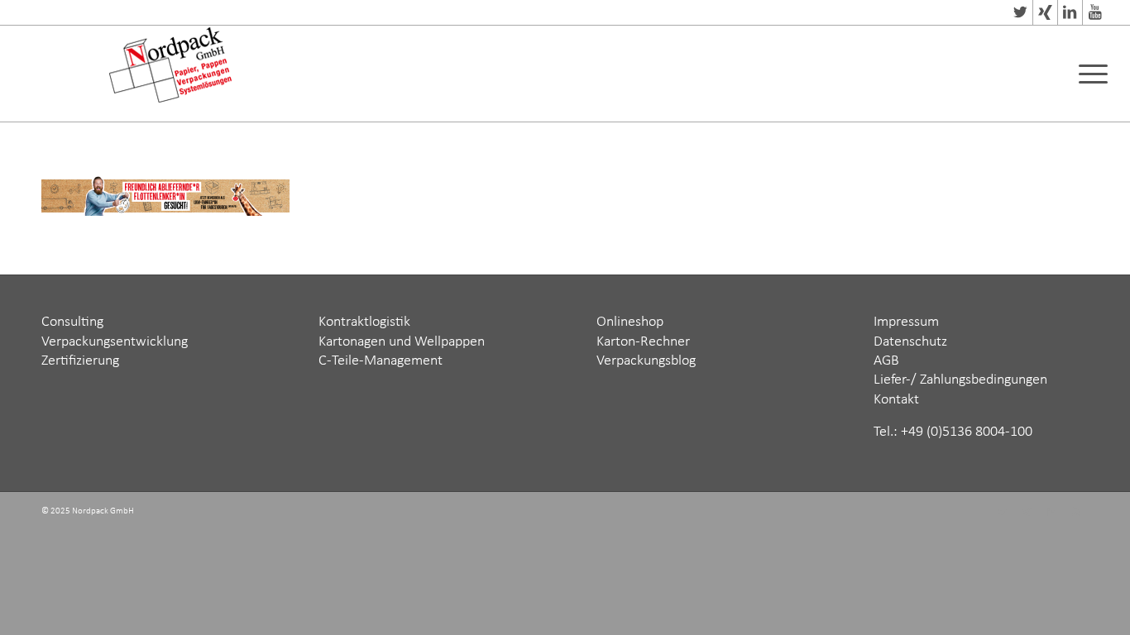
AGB (886, 361)
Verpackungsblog (646, 361)
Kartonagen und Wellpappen (401, 342)
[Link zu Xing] (1045, 12)
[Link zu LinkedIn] (1070, 12)
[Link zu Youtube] (1095, 12)
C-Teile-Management (380, 361)
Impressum (906, 322)
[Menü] (1088, 74)
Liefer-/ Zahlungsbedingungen (960, 380)
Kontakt (896, 400)
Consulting (72, 322)
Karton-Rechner (643, 342)
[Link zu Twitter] (1020, 12)
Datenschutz (910, 342)
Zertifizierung (80, 361)
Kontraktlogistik (364, 322)
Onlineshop (629, 322)
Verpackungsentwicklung (114, 342)
